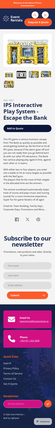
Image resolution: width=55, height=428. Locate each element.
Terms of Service (12, 373)
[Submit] (48, 403)
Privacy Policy (11, 368)
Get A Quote (10, 383)
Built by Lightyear (11, 418)
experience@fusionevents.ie (34, 321)
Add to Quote (15, 128)
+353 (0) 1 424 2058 (29, 340)
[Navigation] (45, 14)
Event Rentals (17, 414)
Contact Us (9, 378)
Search (7, 363)
